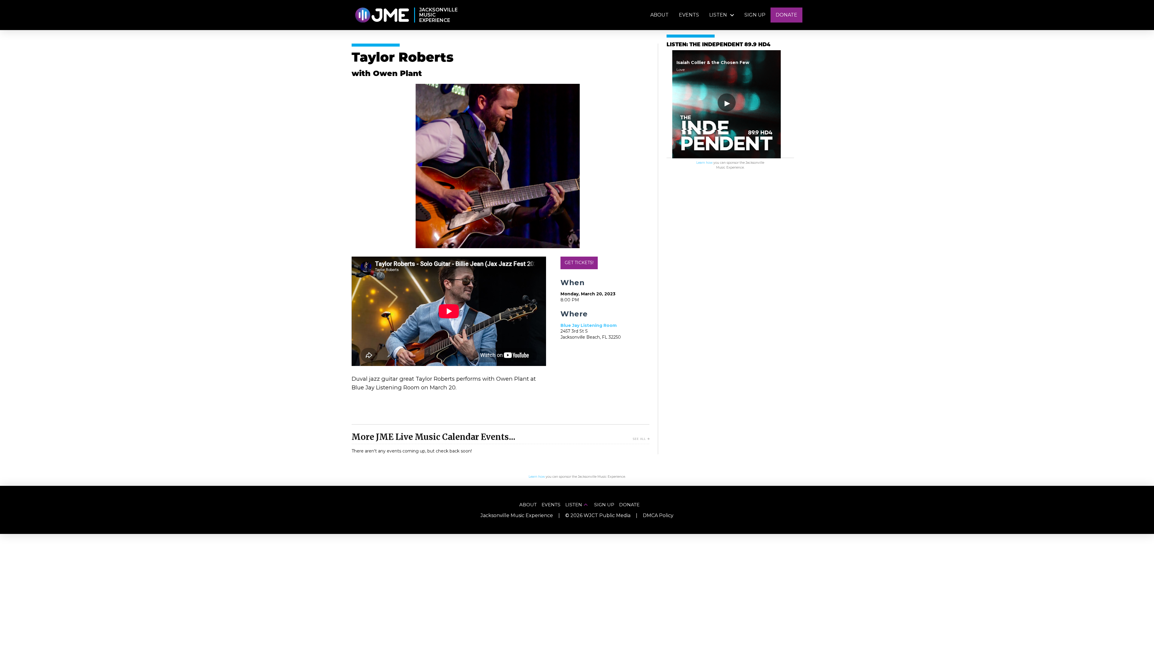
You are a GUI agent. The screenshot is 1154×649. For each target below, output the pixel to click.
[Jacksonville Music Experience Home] (382, 15)
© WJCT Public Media (597, 515)
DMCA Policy (658, 515)
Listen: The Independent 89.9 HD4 (718, 44)
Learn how (704, 163)
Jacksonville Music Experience (517, 515)
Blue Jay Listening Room (588, 325)
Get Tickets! (579, 262)
